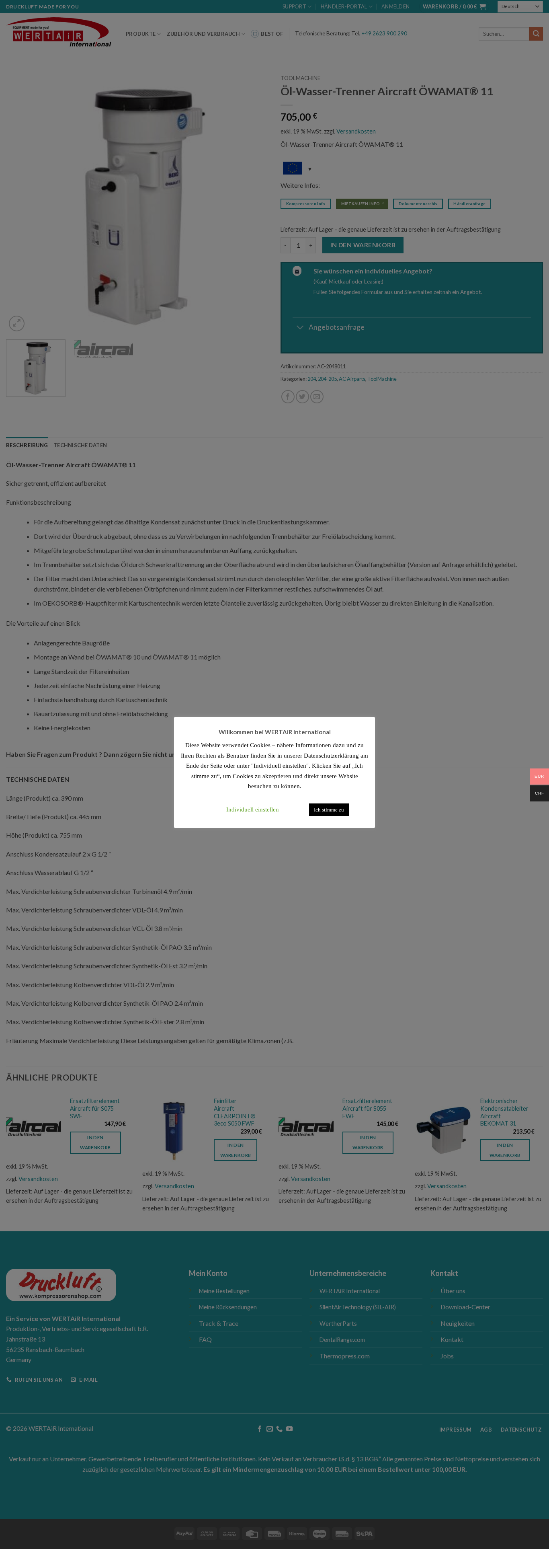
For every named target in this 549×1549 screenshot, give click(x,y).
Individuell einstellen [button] (252, 809)
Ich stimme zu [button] (329, 810)
